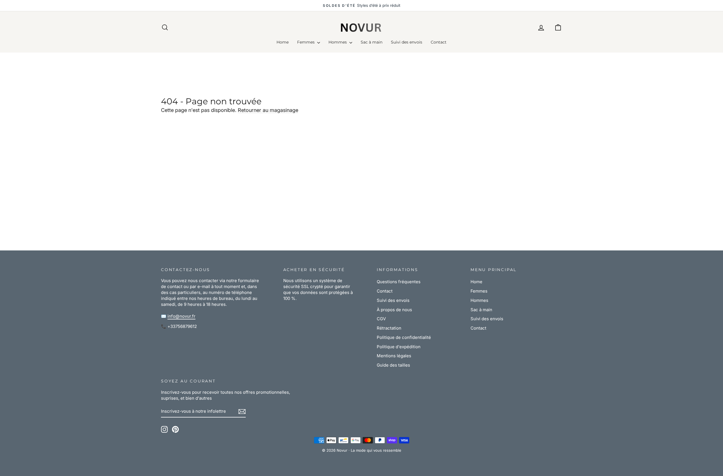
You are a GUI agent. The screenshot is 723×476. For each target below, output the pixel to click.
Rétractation (389, 328)
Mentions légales (394, 355)
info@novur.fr (181, 316)
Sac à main (371, 42)
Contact (439, 42)
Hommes (338, 42)
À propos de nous (394, 309)
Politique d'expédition (399, 346)
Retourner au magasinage (268, 110)
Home (282, 42)
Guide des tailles (393, 365)
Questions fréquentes (399, 281)
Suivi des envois (406, 42)
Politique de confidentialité (404, 337)
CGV (381, 318)
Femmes (306, 42)
